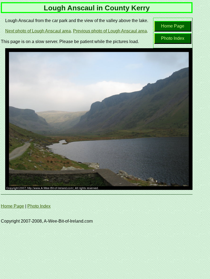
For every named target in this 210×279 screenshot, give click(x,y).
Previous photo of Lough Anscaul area (110, 31)
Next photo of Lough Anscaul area (38, 31)
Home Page (172, 26)
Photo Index (172, 38)
